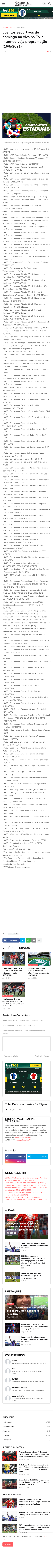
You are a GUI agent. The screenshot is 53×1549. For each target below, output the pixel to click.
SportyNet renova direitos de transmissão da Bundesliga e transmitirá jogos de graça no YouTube (35, 1501)
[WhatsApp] (28, 940)
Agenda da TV (19, 28)
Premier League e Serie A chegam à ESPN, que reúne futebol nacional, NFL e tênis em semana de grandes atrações (34, 1454)
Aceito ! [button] (8, 1544)
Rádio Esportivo (26, 1426)
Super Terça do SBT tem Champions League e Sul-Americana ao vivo (31, 1275)
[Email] (33, 940)
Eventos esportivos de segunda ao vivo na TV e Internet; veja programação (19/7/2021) (38, 971)
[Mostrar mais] (39, 940)
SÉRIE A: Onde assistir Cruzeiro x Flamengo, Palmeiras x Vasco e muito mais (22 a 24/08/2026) (26, 1179)
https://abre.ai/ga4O (23, 1137)
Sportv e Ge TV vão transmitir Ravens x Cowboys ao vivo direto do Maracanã (34, 1245)
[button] (3, 4)
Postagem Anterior (11, 1056)
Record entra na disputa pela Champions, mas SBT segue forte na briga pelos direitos (34, 1326)
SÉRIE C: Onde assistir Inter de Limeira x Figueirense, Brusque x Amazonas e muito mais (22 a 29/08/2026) (25, 1184)
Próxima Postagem (42, 1056)
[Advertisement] (26, 82)
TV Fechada (26, 1440)
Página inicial (7, 28)
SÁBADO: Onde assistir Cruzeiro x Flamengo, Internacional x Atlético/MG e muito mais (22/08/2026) (26, 1198)
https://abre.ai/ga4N (23, 1140)
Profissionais (26, 1422)
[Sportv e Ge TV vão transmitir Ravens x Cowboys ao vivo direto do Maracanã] (12, 1247)
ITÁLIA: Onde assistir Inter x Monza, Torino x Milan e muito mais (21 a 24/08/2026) (25, 1193)
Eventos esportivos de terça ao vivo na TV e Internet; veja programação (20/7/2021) (13, 971)
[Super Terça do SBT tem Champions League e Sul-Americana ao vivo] (12, 1277)
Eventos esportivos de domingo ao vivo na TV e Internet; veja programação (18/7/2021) (13, 1002)
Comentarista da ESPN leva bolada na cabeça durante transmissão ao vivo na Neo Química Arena (34, 1482)
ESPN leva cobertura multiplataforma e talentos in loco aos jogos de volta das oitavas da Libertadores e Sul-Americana (33, 1260)
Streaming (26, 1431)
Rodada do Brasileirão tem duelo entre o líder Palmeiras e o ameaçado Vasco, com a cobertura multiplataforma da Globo (34, 1468)
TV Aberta (26, 1435)
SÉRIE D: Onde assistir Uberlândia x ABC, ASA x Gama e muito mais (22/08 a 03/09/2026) (26, 1188)
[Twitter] (22, 940)
